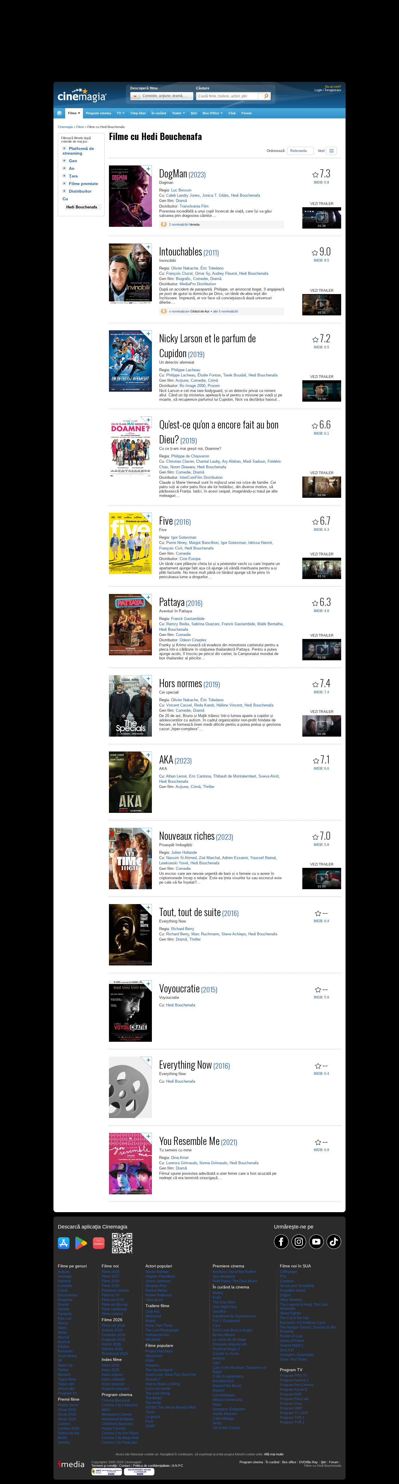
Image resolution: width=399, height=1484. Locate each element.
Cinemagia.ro (82, 95)
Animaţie (65, 1276)
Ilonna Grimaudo (213, 1163)
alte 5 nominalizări (225, 311)
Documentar (67, 1295)
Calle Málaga (223, 1418)
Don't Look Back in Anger (232, 1330)
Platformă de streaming (78, 151)
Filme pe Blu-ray (115, 1304)
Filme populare (159, 1345)
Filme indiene (112, 1314)
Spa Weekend (224, 1276)
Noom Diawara (182, 467)
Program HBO (291, 1408)
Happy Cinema (114, 1428)
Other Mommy (291, 1300)
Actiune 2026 (112, 1330)
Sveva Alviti (269, 776)
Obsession (153, 1356)
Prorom (214, 385)
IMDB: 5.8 (321, 845)
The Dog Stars (224, 1302)
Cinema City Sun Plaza (120, 1433)
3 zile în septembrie (228, 1376)
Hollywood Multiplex (118, 1419)
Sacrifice (219, 1311)
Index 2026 (110, 1365)
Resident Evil (223, 1381)
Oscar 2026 (67, 1410)
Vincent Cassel (179, 705)
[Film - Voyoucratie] (130, 1041)
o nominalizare (179, 311)
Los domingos (224, 1395)
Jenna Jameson (158, 1281)
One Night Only (225, 1307)
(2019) (196, 354)
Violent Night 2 (291, 1345)
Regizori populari (115, 1389)
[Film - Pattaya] (130, 654)
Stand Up (65, 1365)
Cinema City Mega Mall (120, 1438)
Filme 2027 (110, 1276)
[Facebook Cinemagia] (281, 1241)
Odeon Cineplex (193, 640)
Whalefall (152, 1340)
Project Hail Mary (159, 1351)
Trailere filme (157, 1305)
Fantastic (65, 1314)
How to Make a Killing (162, 1384)
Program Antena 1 (294, 1380)
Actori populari (113, 1384)
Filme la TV (110, 1295)
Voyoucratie (179, 987)
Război (63, 1347)
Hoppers (152, 1365)
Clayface (287, 1281)
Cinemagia (65, 127)
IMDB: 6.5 (321, 347)
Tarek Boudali (234, 375)
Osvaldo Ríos (156, 1286)
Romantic (65, 1351)
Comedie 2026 (113, 1335)
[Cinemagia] (59, 113)
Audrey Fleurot (224, 273)
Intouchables (180, 250)
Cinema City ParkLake (119, 1442)
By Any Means (224, 1335)
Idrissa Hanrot (260, 542)
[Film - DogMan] (130, 226)
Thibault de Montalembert (234, 776)
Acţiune (182, 380)
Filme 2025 (110, 1286)
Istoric (62, 1328)
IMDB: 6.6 (321, 768)
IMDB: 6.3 (321, 530)
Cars (216, 1326)
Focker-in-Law (291, 1336)
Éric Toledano (211, 268)
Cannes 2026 (68, 1428)
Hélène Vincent (229, 705)
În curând (159, 113)
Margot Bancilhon (203, 542)
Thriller (208, 787)
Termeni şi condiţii (104, 1465)
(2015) (209, 989)
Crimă (213, 380)
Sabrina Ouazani (205, 624)
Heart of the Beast (227, 1386)
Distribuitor (80, 191)
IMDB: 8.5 (321, 260)
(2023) (197, 174)
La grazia (152, 1417)
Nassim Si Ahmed (181, 858)
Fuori (217, 1297)
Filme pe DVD (113, 1300)
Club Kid (152, 1311)
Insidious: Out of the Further (234, 1272)
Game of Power (292, 1341)
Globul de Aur (68, 1433)
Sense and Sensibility (297, 1286)
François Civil (170, 548)
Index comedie (113, 1379)
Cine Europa (190, 559)
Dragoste (65, 1300)
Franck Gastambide (187, 618)
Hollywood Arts (157, 1335)
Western (64, 1375)
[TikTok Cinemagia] (334, 1241)
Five (166, 520)
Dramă (181, 200)
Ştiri (194, 113)
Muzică (63, 1337)
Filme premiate (83, 183)
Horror (63, 1323)
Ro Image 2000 (192, 385)
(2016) (182, 521)
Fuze (149, 1421)
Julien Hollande (184, 852)
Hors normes (180, 682)
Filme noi (110, 1266)
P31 (283, 1276)
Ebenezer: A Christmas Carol (302, 1323)
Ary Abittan (231, 461)
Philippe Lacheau (185, 370)
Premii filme (68, 1399)
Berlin (62, 1438)
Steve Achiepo (233, 934)
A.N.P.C (177, 1465)
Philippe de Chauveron (190, 456)
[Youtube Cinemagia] (316, 1241)
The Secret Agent (159, 1370)
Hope (217, 1404)
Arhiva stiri (66, 1389)
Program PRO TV (293, 1376)
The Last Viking (157, 1393)
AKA (166, 758)
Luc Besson (181, 190)
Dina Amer (180, 1157)
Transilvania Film (194, 206)
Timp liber (138, 113)
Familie (64, 1309)
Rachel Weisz (156, 1290)
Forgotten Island (293, 1290)
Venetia (64, 1442)
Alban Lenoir (176, 776)
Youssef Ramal (263, 858)
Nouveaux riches (187, 835)
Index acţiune (112, 1375)
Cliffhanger (288, 1272)
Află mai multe (274, 1454)
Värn (216, 1363)
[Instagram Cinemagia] (299, 1241)
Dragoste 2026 (113, 1340)
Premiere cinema (115, 1290)
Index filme (112, 1359)
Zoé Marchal (209, 858)
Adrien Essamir (235, 858)
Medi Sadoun (254, 461)
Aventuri (64, 1281)
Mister (62, 1333)
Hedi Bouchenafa (245, 195)
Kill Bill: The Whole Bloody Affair (170, 1407)
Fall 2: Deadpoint (226, 1321)
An (71, 168)
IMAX (106, 1410)
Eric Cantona (200, 776)
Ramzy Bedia (177, 624)
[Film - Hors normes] (130, 735)
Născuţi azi (154, 1300)
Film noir (65, 1319)
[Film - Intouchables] (130, 304)
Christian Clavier (180, 461)
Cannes (64, 1424)
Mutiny (218, 1293)
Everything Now (185, 1064)
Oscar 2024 (67, 1419)
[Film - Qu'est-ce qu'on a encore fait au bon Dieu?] (130, 477)
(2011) (211, 252)
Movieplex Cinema (116, 1414)
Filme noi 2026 (113, 1326)
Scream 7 (153, 1379)
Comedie (200, 279)
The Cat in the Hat (294, 1318)
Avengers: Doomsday (297, 1355)
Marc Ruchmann (205, 934)
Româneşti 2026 (115, 1354)
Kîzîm (149, 1361)
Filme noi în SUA (295, 1266)
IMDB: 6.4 (321, 921)
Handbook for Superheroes (234, 1316)
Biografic (183, 279)
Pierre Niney (176, 542)
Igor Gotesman (183, 537)
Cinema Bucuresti (116, 1400)
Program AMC (291, 1394)
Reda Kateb (204, 705)
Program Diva (291, 1404)
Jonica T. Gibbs (215, 195)
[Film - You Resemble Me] (130, 1193)
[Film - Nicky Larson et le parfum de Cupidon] (130, 390)
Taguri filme (67, 1379)
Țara (73, 176)
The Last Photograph (162, 1330)
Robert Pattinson (158, 1295)
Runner (219, 1390)
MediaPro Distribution (198, 284)
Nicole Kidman (157, 1272)
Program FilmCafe (294, 1399)
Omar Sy (202, 273)
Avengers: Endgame (229, 1409)
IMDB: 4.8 (321, 611)
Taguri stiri (66, 1384)
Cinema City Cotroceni (120, 1405)
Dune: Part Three (159, 1326)
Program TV (67, 1393)
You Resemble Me (189, 1140)
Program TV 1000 (294, 1413)
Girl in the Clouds (226, 1428)
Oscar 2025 (67, 1414)
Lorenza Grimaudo (181, 1163)
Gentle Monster (225, 1414)
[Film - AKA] (130, 812)
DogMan (173, 172)
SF (60, 1361)
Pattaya (172, 601)
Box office (289, 1462)
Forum (247, 113)
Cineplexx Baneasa (117, 1424)
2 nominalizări (178, 224)
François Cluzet (179, 273)
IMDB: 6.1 (321, 433)
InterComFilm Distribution (201, 477)
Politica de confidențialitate (151, 1465)
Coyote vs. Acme (226, 1354)
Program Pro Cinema (296, 1385)
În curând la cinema (231, 1287)
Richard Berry (182, 929)
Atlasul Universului (227, 1400)
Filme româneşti (114, 1309)
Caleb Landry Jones (183, 195)
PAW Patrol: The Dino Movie (235, 1281)
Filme (80, 127)
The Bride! (153, 1398)
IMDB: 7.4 (321, 692)
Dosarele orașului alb (230, 1344)
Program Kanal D (293, 1390)
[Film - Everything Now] (130, 1117)
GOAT (150, 1426)
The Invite (153, 1403)
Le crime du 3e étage (229, 1340)
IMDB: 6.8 (321, 182)
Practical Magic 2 (226, 1349)
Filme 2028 (110, 1272)
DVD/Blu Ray (308, 1462)
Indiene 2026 (112, 1349)
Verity (217, 1423)
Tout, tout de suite (190, 911)
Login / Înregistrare (328, 90)
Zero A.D (287, 1350)
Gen (73, 160)
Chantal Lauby (208, 461)
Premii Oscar (68, 1405)
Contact (124, 1465)
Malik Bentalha (269, 624)
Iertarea (219, 1358)
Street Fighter (290, 1313)
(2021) (229, 1141)
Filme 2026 (110, 1281)
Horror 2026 (111, 1344)
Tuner (150, 1412)
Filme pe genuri (72, 1266)
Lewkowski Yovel (173, 863)
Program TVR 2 (292, 1422)
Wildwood (153, 1316)
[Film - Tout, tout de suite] (130, 964)
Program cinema (98, 113)
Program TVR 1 (292, 1418)
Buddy (150, 1321)
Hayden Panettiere (160, 1276)
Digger (285, 1295)
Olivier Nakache (184, 268)
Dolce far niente (158, 1389)
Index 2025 (110, 1370)
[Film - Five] (130, 573)
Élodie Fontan (209, 375)
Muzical (64, 1342)
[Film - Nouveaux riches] (130, 888)
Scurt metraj (67, 1356)
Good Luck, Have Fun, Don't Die (170, 1375)
